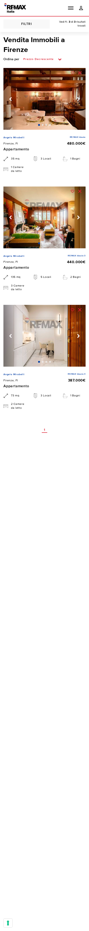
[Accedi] (81, 8)
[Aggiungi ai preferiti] (72, 73)
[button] (70, 8)
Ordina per (11, 59)
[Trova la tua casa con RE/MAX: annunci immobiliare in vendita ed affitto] (15, 8)
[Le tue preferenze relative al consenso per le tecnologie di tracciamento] (8, 923)
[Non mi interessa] (79, 73)
